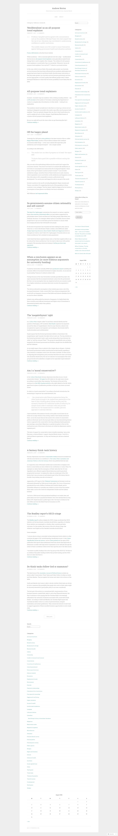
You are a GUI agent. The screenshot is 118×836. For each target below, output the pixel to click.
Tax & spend (78, 172)
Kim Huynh (52, 324)
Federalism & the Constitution (82, 94)
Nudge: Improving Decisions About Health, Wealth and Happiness (45, 231)
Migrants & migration (80, 130)
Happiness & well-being (81, 103)
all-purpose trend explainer (43, 59)
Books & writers (79, 39)
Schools (77, 157)
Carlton (77, 48)
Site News (77, 163)
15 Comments (38, 208)
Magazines (77, 124)
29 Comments (41, 317)
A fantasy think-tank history (42, 450)
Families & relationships (81, 91)
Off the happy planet (37, 132)
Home (56, 16)
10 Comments (38, 134)
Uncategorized (78, 184)
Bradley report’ (34, 520)
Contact (61, 16)
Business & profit (79, 45)
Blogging (77, 36)
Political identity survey (81, 139)
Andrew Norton (59, 8)
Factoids (77, 88)
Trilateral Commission (51, 481)
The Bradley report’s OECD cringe (44, 513)
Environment (78, 85)
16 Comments (41, 373)
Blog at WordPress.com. (33, 827)
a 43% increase (31, 100)
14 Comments (40, 33)
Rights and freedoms (80, 154)
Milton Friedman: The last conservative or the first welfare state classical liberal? (82, 248)
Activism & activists (80, 33)
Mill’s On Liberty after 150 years (83, 253)
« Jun (76, 287)
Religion (77, 151)
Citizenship (78, 51)
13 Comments (41, 452)
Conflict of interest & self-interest (35, 658)
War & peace (78, 187)
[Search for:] (81, 23)
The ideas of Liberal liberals (82, 226)
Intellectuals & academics (81, 112)
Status (76, 169)
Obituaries (77, 136)
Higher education (79, 106)
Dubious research (79, 76)
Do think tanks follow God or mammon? (47, 566)
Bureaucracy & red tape (80, 42)
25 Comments (41, 516)
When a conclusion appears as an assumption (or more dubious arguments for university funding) (48, 259)
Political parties (79, 142)
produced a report (58, 269)
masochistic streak (51, 456)
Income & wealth (79, 109)
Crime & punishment (80, 65)
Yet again (42, 379)
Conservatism (78, 59)
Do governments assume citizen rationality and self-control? (49, 204)
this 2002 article (42, 383)
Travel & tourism (79, 181)
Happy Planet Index (32, 140)
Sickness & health (79, 160)
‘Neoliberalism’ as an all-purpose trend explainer (43, 29)
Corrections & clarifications (82, 62)
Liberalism (77, 121)
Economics (78, 79)
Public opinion (78, 148)
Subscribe (78, 217)
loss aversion (35, 214)
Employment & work (80, 82)
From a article (32, 53)
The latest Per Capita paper (34, 212)
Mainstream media (79, 127)
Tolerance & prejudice (80, 178)
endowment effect (44, 214)
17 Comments (39, 264)
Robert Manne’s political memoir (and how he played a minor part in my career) (82, 241)
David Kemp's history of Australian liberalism (39, 718)
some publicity (45, 138)
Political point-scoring (80, 145)
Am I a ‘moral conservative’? (41, 370)
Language (77, 115)
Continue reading (32, 122)
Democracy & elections (81, 73)
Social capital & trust (80, 166)
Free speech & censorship (81, 100)
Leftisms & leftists (79, 118)
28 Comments (41, 569)
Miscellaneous (78, 133)
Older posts (49, 616)
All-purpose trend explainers (41, 91)
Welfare (77, 190)
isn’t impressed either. (42, 193)
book (36, 377)
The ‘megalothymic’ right (40, 315)
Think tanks (78, 175)
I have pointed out (55, 540)
